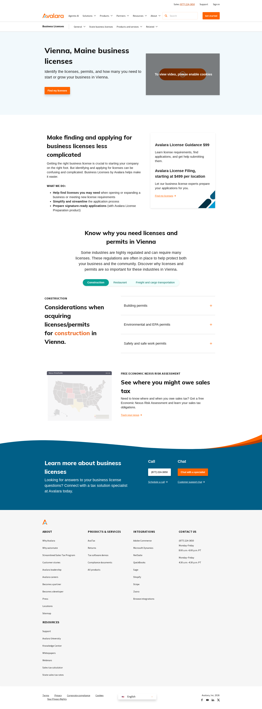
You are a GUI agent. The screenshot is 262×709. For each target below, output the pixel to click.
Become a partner (51, 584)
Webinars (47, 660)
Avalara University (51, 638)
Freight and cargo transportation (155, 282)
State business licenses (101, 26)
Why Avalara (48, 540)
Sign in (216, 4)
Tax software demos (98, 555)
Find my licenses (57, 90)
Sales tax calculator (52, 667)
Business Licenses (53, 26)
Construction (95, 282)
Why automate (50, 547)
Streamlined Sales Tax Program (58, 555)
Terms (45, 695)
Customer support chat (190, 482)
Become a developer (52, 591)
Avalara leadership (51, 569)
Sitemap (46, 613)
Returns (92, 547)
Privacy (58, 695)
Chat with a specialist (193, 472)
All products (94, 569)
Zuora (136, 591)
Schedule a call (156, 482)
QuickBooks (139, 562)
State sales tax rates (53, 674)
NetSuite (137, 555)
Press (45, 598)
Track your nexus (130, 415)
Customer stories (51, 562)
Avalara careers (50, 576)
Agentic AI (74, 15)
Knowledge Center (52, 645)
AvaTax (91, 540)
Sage (135, 569)
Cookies (100, 695)
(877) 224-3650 (187, 4)
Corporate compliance (78, 695)
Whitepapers (49, 652)
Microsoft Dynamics (143, 547)
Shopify (137, 576)
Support (204, 4)
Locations (47, 606)
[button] (89, 16)
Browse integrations (143, 598)
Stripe (136, 584)
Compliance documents (100, 562)
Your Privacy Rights (57, 699)
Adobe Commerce (142, 540)
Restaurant (120, 282)
